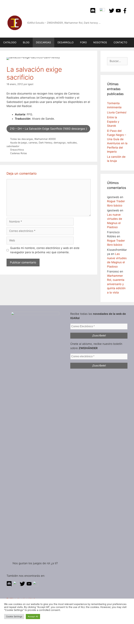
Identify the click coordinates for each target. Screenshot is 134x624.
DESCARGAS (43, 42)
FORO (83, 42)
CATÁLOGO (9, 42)
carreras (32, 142)
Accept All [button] (33, 616)
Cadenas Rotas (18, 153)
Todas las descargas (21, 139)
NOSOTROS (100, 42)
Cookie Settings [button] (14, 616)
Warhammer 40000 (45, 139)
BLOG (26, 42)
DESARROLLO (66, 42)
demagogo (60, 142)
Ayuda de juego (18, 142)
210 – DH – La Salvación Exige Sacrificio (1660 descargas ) (48, 128)
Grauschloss (17, 149)
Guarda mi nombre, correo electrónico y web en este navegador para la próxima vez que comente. (44, 250)
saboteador (13, 146)
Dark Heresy (45, 142)
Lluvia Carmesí (116, 112)
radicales (72, 142)
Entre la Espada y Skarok (113, 121)
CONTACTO (120, 42)
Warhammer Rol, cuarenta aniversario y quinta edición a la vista (116, 284)
